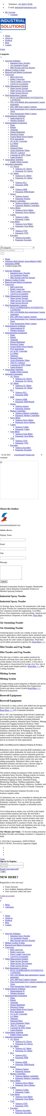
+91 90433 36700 (25, 4)
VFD (12, 1101)
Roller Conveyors (17, 952)
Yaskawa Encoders (23, 1110)
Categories (9, 907)
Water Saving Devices (19, 966)
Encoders (14, 1108)
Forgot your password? (9, 869)
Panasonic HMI (21, 1058)
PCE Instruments (17, 1012)
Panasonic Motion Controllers (27, 1078)
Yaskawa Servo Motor (24, 1083)
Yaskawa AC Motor (23, 1048)
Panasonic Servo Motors (25, 1085)
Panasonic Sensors (22, 1071)
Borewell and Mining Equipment (18, 945)
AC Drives (14, 1039)
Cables (13, 1087)
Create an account (7, 896)
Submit (3, 582)
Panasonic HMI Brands (24, 1064)
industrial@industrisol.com (25, 7)
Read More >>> (38, 642)
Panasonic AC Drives (24, 1044)
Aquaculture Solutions (14, 1032)
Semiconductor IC (17, 991)
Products (8, 920)
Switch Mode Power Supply (21, 1009)
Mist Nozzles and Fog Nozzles (22, 940)
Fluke (12, 998)
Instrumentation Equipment (16, 996)
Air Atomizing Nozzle (19, 938)
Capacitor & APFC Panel (20, 1028)
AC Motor (14, 1046)
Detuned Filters (16, 1021)
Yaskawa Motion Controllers (26, 1076)
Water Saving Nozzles (19, 961)
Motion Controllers (18, 1074)
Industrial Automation (14, 1037)
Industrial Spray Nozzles (20, 936)
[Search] (1, 245)
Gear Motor (15, 1094)
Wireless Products (17, 993)
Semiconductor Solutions (15, 989)
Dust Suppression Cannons (16, 968)
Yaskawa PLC (21, 1055)
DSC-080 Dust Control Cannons (23, 979)
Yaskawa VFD (21, 1103)
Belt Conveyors (16, 950)
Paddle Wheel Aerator (19, 1035)
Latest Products (16, 1030)
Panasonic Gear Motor (24, 1099)
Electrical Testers (17, 1007)
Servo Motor (15, 1081)
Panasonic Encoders (23, 1113)
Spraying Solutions (12, 933)
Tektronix (14, 1018)
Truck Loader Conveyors (20, 954)
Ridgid (13, 1000)
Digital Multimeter (17, 1005)
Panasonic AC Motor (23, 1051)
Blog (7, 923)
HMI (12, 1060)
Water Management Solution (16, 959)
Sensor (13, 1067)
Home (7, 259)
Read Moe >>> (34, 666)
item (2, 49)
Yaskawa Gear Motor (24, 1097)
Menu (7, 905)
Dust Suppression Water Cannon (23, 986)
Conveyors (9, 947)
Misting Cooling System (15, 943)
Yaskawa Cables (22, 1090)
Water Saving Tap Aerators (21, 963)
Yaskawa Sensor (22, 1069)
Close (2, 859)
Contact (8, 925)
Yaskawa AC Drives (23, 1041)
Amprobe (14, 1002)
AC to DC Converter (18, 1014)
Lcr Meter (14, 1016)
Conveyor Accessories (19, 956)
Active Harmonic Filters (20, 1023)
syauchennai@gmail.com (24, 455)
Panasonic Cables (22, 1092)
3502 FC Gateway (17, 1025)
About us (9, 918)
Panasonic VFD (21, 1106)
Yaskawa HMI (21, 1062)
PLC (12, 1053)
